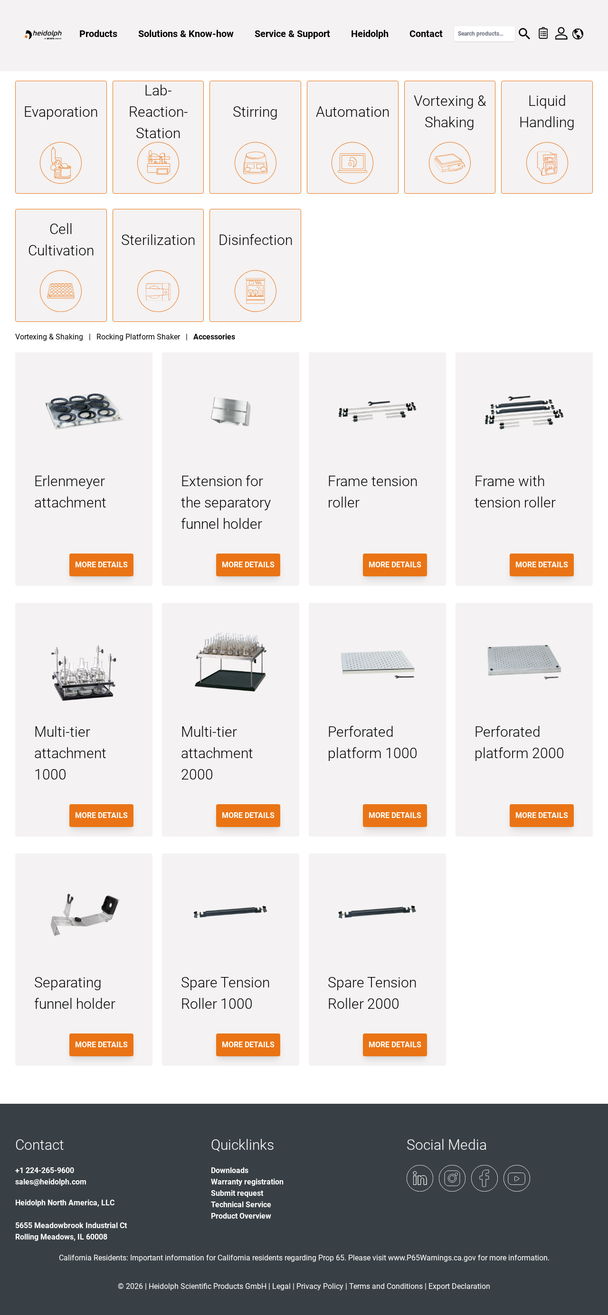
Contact (426, 33)
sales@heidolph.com (50, 1181)
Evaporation (61, 111)
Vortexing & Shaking (450, 112)
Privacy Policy (319, 1286)
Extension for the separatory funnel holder (226, 502)
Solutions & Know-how (186, 33)
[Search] (524, 33)
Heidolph (370, 33)
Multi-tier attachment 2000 (217, 753)
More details (101, 564)
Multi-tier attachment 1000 (70, 753)
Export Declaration (459, 1286)
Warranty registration (247, 1181)
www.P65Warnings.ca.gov (432, 1257)
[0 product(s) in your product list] (543, 33)
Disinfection (255, 240)
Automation (353, 111)
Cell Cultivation (61, 240)
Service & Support (292, 33)
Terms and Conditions (386, 1286)
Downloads (229, 1170)
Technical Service (241, 1204)
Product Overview (241, 1216)
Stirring (255, 111)
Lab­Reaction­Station (158, 111)
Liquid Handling (547, 112)
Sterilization (158, 240)
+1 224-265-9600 (44, 1170)
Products (98, 33)
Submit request (237, 1193)
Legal (281, 1286)
